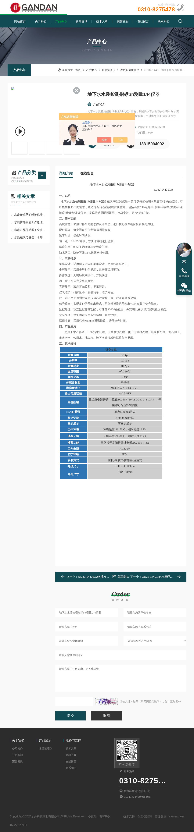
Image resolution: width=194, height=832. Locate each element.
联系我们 (163, 21)
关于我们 (40, 21)
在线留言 (143, 21)
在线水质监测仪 (129, 70)
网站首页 (20, 21)
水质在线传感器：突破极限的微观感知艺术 (30, 229)
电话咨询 (184, 276)
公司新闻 (17, 754)
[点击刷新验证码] (106, 701)
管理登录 (160, 816)
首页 (78, 70)
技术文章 (102, 21)
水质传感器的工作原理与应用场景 (30, 222)
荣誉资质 (122, 21)
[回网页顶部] (184, 262)
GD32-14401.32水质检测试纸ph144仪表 (103, 576)
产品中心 (61, 21)
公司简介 (17, 748)
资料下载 (71, 754)
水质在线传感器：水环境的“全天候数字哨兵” (30, 237)
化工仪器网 (145, 816)
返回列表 (123, 576)
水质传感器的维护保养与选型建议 (30, 214)
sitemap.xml (176, 816)
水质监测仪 (108, 70)
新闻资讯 (81, 21)
